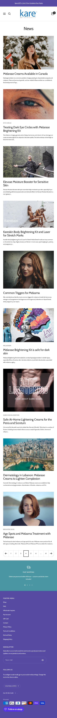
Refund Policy (7, 635)
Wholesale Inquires (9, 610)
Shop (4, 602)
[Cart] (52, 14)
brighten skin (8, 529)
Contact (5, 623)
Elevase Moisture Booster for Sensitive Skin (25, 183)
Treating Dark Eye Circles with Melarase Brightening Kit (26, 129)
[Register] (42, 660)
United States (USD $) (10, 686)
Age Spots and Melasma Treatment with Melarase (27, 535)
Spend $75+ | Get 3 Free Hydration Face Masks (29, 3)
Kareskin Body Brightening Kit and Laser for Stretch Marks (26, 233)
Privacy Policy (7, 627)
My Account (7, 615)
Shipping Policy (7, 639)
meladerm (7, 345)
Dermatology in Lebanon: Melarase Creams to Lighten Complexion (24, 476)
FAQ (4, 606)
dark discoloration (11, 415)
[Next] (51, 553)
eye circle (7, 123)
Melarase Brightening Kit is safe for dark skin (26, 351)
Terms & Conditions (9, 631)
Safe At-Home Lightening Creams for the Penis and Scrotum (27, 421)
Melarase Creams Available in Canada (25, 74)
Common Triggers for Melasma (21, 293)
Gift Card (5, 619)
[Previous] (5, 553)
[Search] (9, 14)
